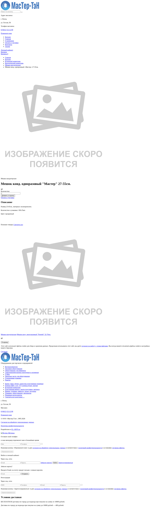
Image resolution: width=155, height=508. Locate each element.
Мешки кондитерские (13, 65)
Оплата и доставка (11, 43)
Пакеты (8, 380)
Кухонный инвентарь (12, 61)
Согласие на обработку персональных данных (17, 422)
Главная (8, 39)
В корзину (5, 342)
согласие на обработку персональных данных (49, 448)
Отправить (25, 474)
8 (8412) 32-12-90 (7, 30)
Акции (7, 46)
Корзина (4, 52)
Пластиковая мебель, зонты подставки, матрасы (22, 389)
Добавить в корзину (8, 195)
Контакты (8, 45)
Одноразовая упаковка (13, 378)
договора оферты (118, 448)
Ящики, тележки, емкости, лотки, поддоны (20, 391)
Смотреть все (18, 225)
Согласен (4, 351)
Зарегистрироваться (66, 463)
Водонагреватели (11, 367)
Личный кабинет (7, 50)
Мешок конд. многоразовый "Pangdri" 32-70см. (34, 334)
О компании (9, 41)
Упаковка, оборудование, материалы (18, 393)
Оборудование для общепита (15, 370)
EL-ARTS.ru (15, 429)
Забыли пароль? (46, 463)
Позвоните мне (6, 33)
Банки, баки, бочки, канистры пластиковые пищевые (24, 384)
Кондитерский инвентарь (14, 63)
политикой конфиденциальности (90, 448)
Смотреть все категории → (15, 397)
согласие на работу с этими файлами (95, 346)
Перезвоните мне (7, 451)
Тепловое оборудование (13, 369)
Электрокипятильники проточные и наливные (22, 372)
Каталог (8, 37)
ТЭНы (7, 374)
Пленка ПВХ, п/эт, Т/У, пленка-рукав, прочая (21, 386)
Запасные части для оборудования (17, 376)
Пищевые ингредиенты (13, 395)
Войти (55, 463)
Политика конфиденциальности (12, 426)
